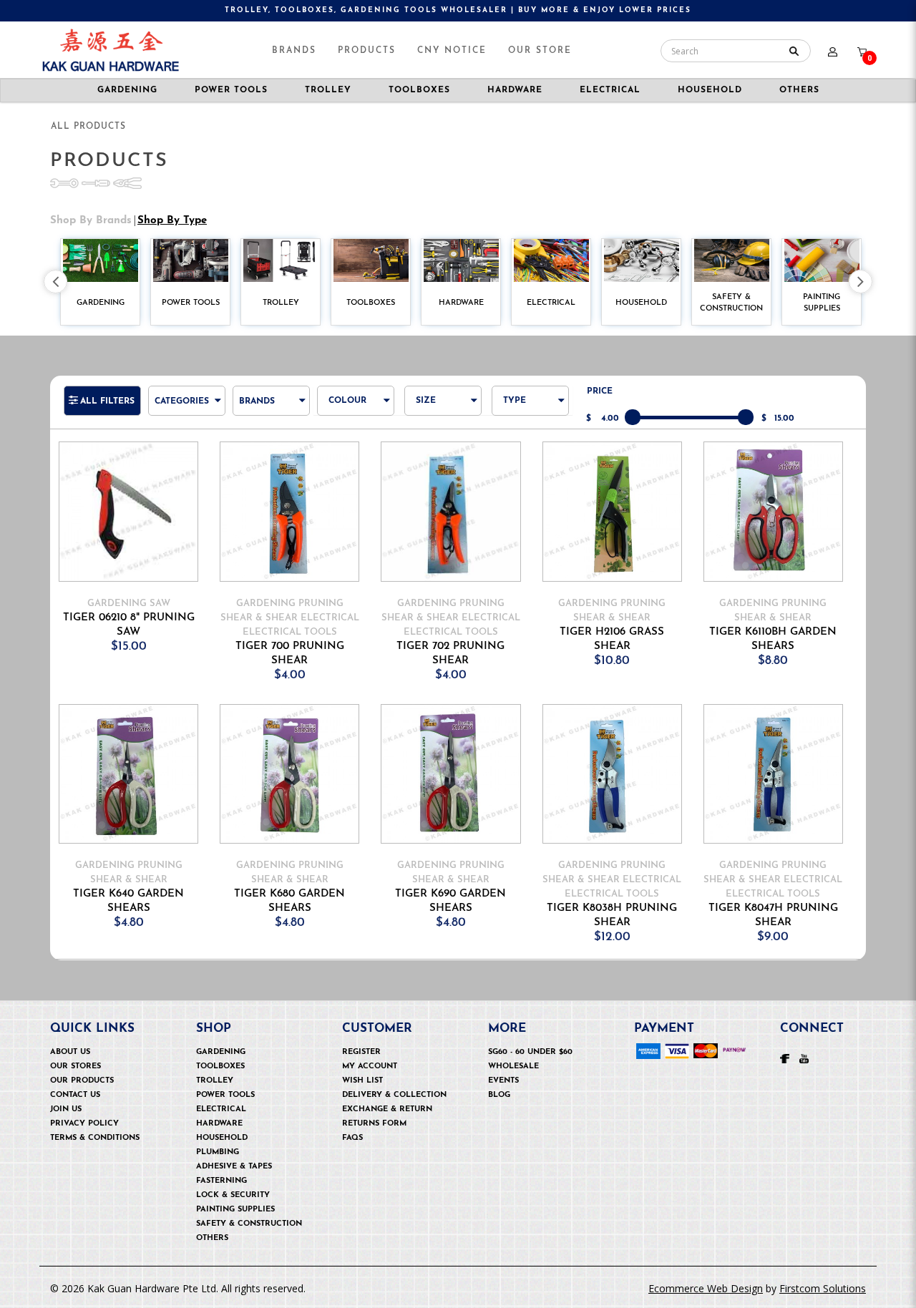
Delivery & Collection (394, 1095)
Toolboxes (220, 1066)
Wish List (362, 1081)
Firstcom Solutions (822, 1288)
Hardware (219, 1124)
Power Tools (225, 1095)
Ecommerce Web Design (705, 1288)
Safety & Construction (249, 1224)
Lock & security (233, 1195)
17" (436, 601)
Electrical (221, 1109)
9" (434, 446)
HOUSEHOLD (710, 90)
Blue (353, 408)
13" (436, 524)
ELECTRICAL (610, 90)
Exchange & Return (387, 1109)
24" (437, 717)
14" (436, 543)
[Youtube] (804, 1057)
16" (436, 582)
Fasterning (221, 1181)
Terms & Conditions (95, 1138)
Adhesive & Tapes (234, 1167)
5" (434, 408)
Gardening (220, 1052)
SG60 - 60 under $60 (530, 1052)
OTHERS (212, 1238)
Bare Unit (541, 408)
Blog (499, 1095)
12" (436, 504)
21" (436, 678)
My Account (369, 1066)
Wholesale (513, 1066)
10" (437, 466)
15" (436, 562)
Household (222, 1138)
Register (361, 1052)
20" (438, 659)
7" (434, 427)
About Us (70, 1052)
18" (436, 620)
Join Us (66, 1109)
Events (503, 1081)
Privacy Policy (84, 1124)
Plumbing (217, 1152)
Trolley (214, 1081)
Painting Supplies (235, 1210)
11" (435, 485)
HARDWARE (514, 90)
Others (799, 90)
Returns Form (374, 1124)
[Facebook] (784, 1057)
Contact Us (75, 1095)
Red (352, 427)
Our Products (82, 1081)
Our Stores (75, 1066)
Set (525, 427)
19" (436, 640)
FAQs (352, 1138)
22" (437, 698)
